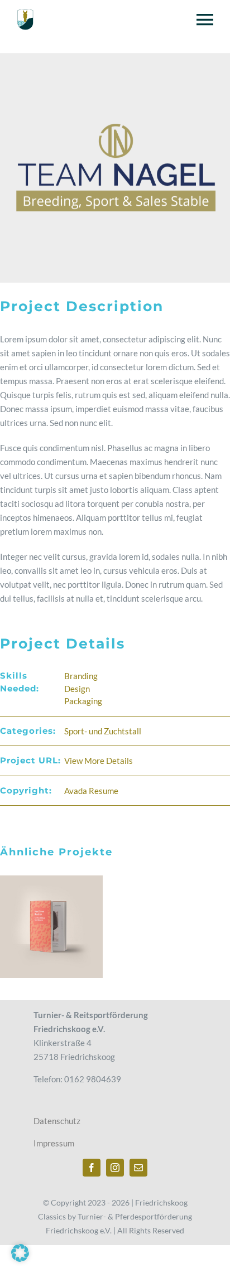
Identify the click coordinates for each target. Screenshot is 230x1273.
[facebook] (91, 1168)
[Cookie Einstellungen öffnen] (20, 1258)
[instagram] (115, 1168)
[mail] (138, 1168)
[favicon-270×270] (25, 12)
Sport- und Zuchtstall (102, 731)
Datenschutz (56, 1121)
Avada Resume (91, 791)
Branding (81, 676)
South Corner (51, 927)
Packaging (83, 701)
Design (77, 689)
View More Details (98, 761)
